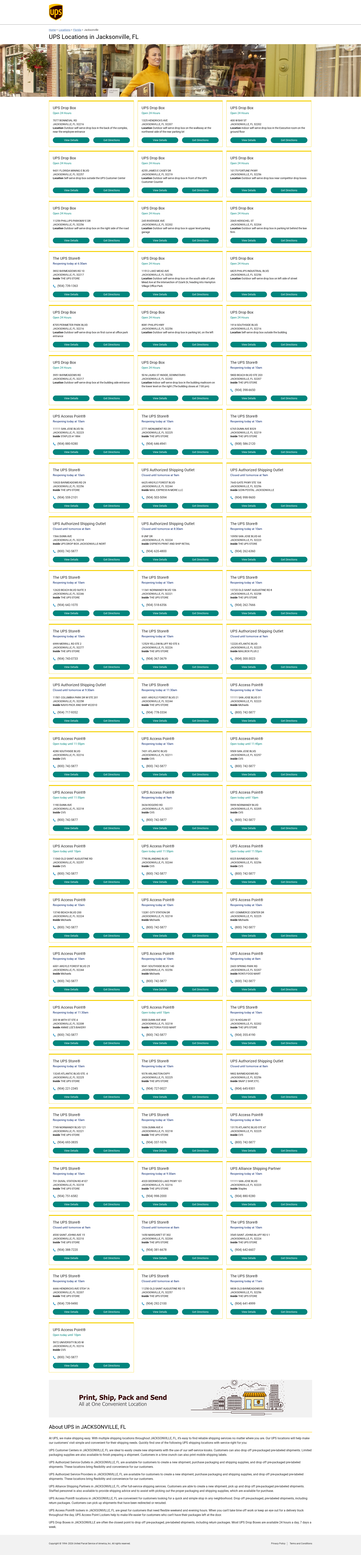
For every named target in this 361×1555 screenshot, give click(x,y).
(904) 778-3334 (156, 712)
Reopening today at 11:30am (159, 690)
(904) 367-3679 (156, 658)
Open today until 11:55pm (69, 744)
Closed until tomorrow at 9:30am (73, 690)
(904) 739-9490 (67, 1303)
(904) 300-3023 (245, 658)
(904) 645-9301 (245, 1088)
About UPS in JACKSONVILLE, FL (87, 1427)
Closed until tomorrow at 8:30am (162, 529)
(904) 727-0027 (156, 1088)
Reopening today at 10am (246, 367)
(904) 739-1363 (67, 286)
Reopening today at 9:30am (159, 1173)
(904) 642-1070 (67, 605)
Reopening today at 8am (245, 959)
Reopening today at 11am (246, 1281)
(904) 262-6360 (245, 551)
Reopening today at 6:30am (70, 263)
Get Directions (111, 140)
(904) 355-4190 (245, 1035)
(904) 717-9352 (67, 712)
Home (52, 29)
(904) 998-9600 (245, 497)
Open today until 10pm (244, 797)
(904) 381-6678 (156, 1250)
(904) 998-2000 (156, 1196)
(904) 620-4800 (156, 551)
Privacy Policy (278, 1543)
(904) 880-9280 (67, 443)
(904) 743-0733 (67, 658)
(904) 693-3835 (67, 1142)
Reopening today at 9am (157, 797)
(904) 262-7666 (245, 605)
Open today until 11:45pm (246, 744)
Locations (64, 29)
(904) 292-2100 (156, 1303)
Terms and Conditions (301, 1543)
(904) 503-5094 (156, 497)
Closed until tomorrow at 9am (160, 475)
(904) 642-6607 (245, 1250)
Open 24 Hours (62, 113)
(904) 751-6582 (67, 1196)
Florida (77, 29)
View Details (71, 140)
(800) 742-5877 (67, 551)
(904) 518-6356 (156, 605)
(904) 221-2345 (67, 1088)
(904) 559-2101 (67, 497)
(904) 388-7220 (67, 1250)
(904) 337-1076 (156, 1142)
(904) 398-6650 (245, 390)
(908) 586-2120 (245, 443)
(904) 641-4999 (245, 1303)
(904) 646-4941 (156, 443)
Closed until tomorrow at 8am (71, 529)
